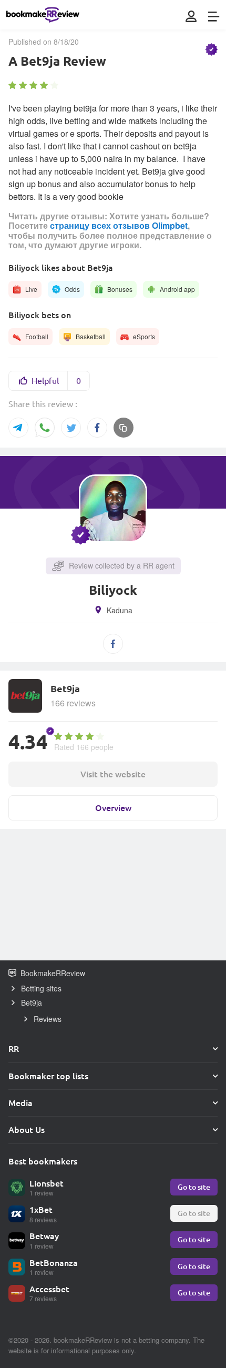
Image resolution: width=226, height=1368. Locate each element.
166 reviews (73, 703)
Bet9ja (31, 1002)
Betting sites (41, 988)
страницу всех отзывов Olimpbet (119, 225)
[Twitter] (71, 428)
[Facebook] (97, 428)
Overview (113, 808)
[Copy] (123, 428)
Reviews (47, 1019)
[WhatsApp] (45, 428)
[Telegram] (18, 428)
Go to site (194, 1186)
